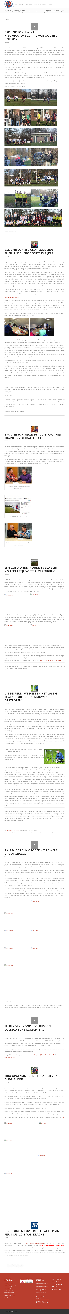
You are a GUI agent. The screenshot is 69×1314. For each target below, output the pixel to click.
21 (15, 1266)
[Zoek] (61, 12)
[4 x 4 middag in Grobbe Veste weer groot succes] (34, 845)
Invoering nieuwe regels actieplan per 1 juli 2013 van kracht (31, 1232)
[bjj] (34, 1070)
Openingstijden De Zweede (57, 1285)
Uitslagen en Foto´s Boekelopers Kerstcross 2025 (42, 1301)
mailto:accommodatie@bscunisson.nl (50, 660)
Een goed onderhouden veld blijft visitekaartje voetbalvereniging (31, 569)
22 (18, 1266)
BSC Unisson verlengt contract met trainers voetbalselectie (33, 436)
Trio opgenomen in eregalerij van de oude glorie (33, 1077)
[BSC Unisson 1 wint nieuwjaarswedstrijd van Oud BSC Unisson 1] (34, 26)
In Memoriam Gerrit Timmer (42, 1283)
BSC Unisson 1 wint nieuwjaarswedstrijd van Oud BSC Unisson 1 (31, 35)
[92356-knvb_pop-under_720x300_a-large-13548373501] (34, 1225)
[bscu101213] (34, 562)
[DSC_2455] (34, 429)
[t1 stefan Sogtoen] (34, 688)
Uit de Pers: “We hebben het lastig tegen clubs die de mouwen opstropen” (30, 697)
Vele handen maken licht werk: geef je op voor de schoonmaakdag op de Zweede (41, 1291)
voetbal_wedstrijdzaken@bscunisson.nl (43, 1055)
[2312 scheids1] (34, 244)
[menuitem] (9, 4)
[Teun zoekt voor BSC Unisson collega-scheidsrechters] (34, 1020)
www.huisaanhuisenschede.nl (13, 830)
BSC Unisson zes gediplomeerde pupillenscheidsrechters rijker (29, 251)
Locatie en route (56, 1289)
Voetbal (6, 42)
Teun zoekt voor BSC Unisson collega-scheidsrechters (27, 1027)
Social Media (55, 1281)
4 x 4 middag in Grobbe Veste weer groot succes (30, 852)
